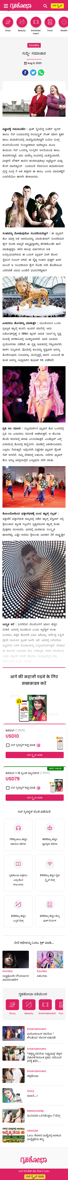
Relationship (35, 1111)
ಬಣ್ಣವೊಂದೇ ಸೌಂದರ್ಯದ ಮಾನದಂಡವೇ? (15, 977)
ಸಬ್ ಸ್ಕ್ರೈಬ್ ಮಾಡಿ (34, 755)
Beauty (29, 1013)
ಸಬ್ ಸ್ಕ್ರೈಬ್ (57, 5)
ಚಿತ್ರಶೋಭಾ (32, 1076)
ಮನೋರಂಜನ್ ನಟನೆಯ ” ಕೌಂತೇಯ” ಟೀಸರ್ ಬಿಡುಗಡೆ (41, 1035)
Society (34, 45)
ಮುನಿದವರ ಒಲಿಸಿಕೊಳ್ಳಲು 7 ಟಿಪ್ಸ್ (43, 1116)
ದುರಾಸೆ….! (32, 1096)
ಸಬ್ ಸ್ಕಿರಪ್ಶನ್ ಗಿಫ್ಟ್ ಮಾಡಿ (22, 745)
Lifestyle (32, 1131)
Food (62, 1013)
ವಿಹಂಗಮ (42, 976)
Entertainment (47, 1013)
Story (12, 1013)
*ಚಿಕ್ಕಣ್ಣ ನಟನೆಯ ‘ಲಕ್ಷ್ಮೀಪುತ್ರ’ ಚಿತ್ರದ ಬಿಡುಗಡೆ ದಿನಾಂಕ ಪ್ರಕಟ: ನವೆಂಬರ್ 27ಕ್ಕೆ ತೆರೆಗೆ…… (44, 1057)
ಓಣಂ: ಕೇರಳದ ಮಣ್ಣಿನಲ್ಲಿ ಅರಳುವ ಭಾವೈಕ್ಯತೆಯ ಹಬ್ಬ (44, 1137)
